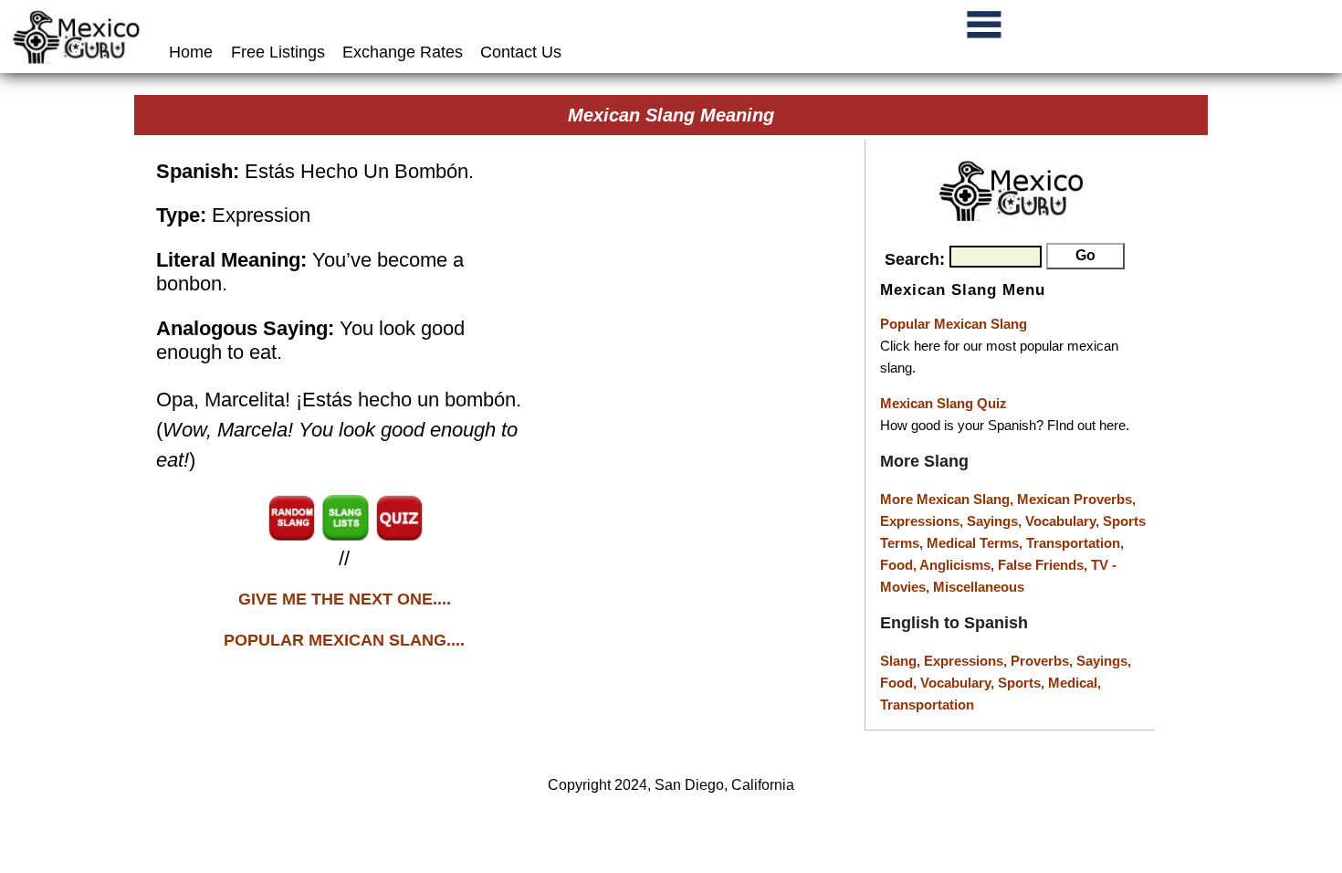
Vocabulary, (1064, 521)
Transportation (927, 704)
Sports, (1023, 682)
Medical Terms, (976, 543)
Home (193, 52)
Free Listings (278, 52)
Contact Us (520, 52)
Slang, (902, 660)
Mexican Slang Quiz (943, 403)
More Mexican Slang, (948, 499)
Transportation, (1075, 543)
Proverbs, (1043, 660)
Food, (899, 565)
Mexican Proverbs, (1076, 499)
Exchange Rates (402, 52)
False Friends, (1044, 565)
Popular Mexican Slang (953, 323)
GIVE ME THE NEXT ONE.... (344, 599)
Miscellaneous (978, 586)
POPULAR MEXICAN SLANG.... (344, 640)
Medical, (1074, 682)
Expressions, (921, 521)
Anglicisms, (958, 565)
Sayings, (996, 521)
